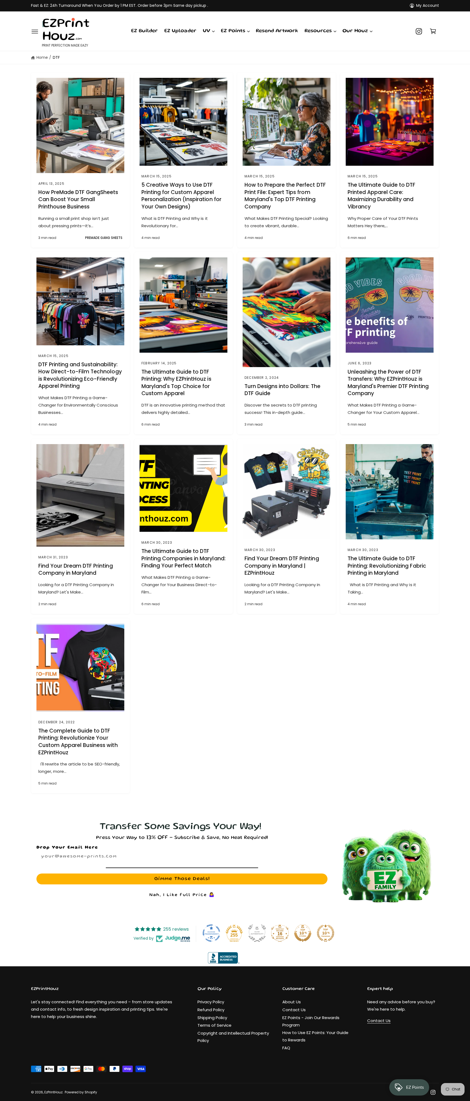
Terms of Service (214, 1025)
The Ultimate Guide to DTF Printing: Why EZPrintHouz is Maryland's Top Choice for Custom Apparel (176, 382)
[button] (35, 31)
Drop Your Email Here (67, 848)
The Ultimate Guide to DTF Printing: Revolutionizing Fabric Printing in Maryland (387, 566)
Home (42, 57)
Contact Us (294, 1010)
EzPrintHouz (53, 1092)
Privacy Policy (210, 1002)
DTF (56, 57)
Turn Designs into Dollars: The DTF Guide (282, 390)
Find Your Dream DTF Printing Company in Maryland (75, 569)
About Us (291, 1002)
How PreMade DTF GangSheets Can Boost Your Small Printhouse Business (78, 199)
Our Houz (355, 31)
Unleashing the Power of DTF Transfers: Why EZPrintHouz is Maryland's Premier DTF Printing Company (388, 382)
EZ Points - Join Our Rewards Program (310, 1021)
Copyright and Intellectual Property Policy (233, 1036)
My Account (427, 5)
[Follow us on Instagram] (419, 31)
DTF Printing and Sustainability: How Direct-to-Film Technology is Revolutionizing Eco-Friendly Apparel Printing (80, 375)
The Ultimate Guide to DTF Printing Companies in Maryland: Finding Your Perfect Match (183, 558)
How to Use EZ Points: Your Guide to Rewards (315, 1036)
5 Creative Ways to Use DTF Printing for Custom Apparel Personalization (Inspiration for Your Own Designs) (181, 196)
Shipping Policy (212, 1017)
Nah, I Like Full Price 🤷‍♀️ (182, 895)
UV (206, 31)
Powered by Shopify (81, 1092)
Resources (318, 31)
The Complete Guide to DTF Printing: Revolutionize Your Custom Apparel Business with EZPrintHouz (78, 741)
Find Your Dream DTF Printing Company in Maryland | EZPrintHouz (282, 566)
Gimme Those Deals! (182, 879)
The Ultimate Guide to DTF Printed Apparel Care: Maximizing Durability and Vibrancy (381, 196)
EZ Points (233, 31)
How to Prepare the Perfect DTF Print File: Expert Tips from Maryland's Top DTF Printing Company (285, 196)
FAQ (286, 1048)
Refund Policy (210, 1010)
